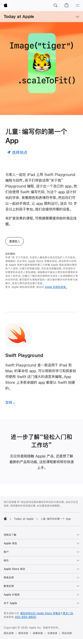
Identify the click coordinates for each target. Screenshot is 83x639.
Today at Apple (19, 16)
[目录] (77, 5)
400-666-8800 (25, 617)
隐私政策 (9, 633)
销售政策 (38, 633)
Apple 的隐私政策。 (56, 287)
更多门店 (68, 613)
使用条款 (23, 633)
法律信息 (52, 633)
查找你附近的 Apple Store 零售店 (40, 613)
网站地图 (67, 633)
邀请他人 (14, 241)
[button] (55, 5)
